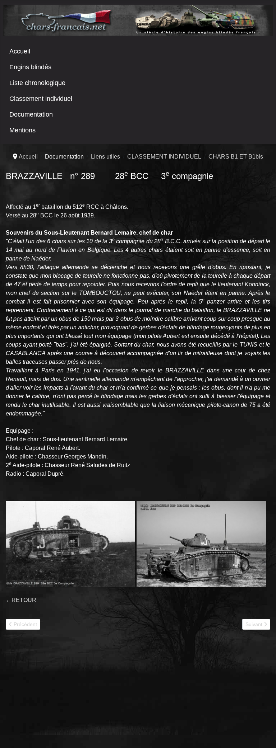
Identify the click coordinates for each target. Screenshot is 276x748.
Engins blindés (30, 67)
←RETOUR (21, 600)
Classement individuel (40, 98)
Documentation (31, 114)
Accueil (19, 51)
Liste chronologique (37, 82)
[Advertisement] (60, 692)
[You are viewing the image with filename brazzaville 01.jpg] (201, 544)
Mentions (22, 130)
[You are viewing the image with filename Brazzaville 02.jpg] (70, 544)
